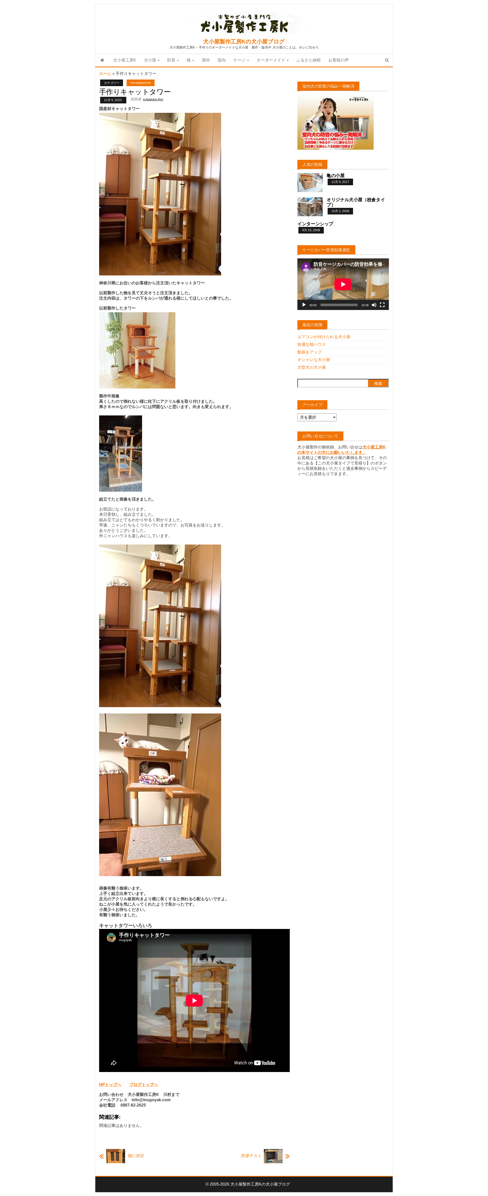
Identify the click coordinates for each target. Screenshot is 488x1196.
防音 (171, 60)
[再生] (304, 304)
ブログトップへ (143, 1084)
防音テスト (251, 1156)
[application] (343, 284)
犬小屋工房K (124, 60)
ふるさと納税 (308, 60)
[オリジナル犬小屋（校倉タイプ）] (310, 206)
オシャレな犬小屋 (313, 360)
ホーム (105, 73)
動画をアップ (309, 352)
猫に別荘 (136, 1156)
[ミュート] (374, 304)
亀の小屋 (336, 175)
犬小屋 (150, 60)
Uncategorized (140, 83)
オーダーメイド (271, 60)
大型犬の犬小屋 (311, 367)
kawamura (153, 100)
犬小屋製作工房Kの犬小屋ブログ (244, 41)
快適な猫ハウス (311, 344)
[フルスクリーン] (382, 304)
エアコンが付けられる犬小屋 (323, 337)
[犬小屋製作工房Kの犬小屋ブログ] (102, 60)
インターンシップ (315, 223)
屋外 (206, 60)
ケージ (240, 60)
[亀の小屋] (310, 182)
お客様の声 (338, 60)
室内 (222, 60)
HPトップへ (110, 1084)
